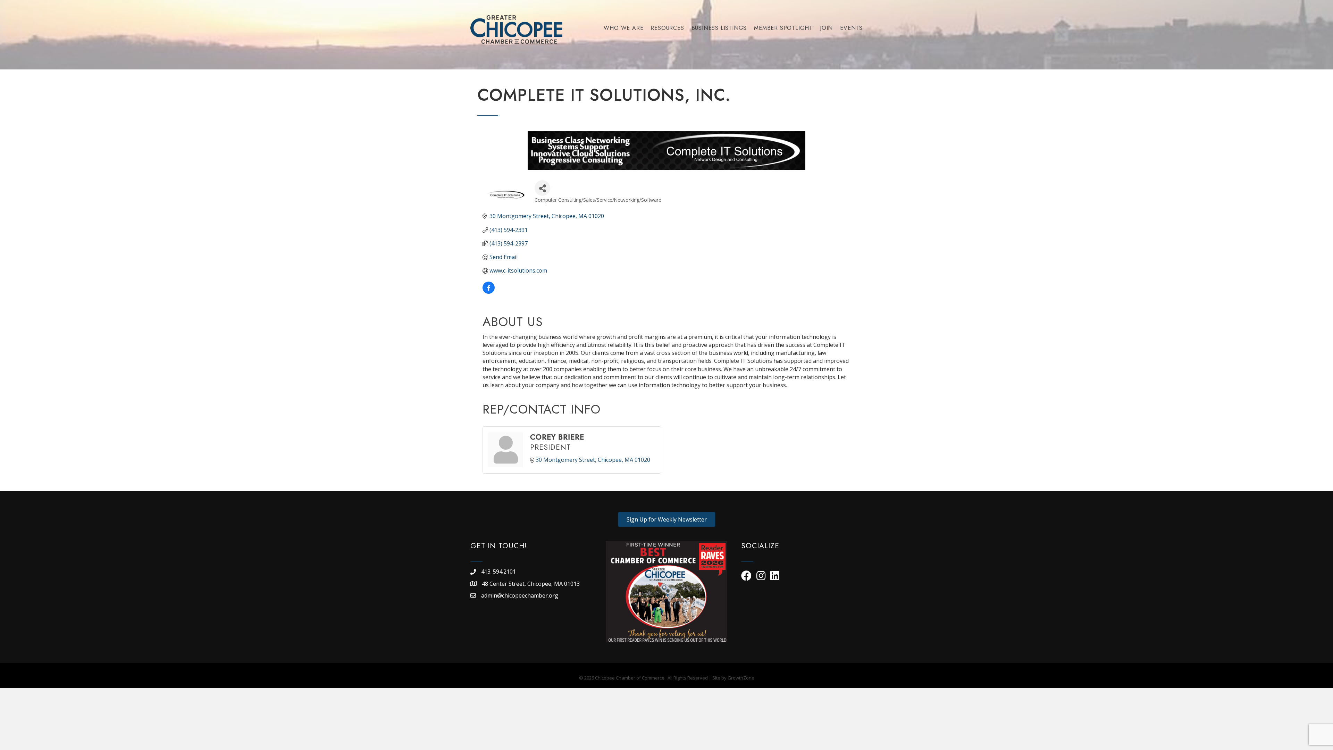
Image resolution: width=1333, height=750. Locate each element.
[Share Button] (542, 188)
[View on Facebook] (489, 291)
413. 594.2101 (498, 571)
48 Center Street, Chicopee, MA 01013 (531, 584)
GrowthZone (741, 678)
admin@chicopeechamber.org (519, 595)
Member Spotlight (783, 28)
